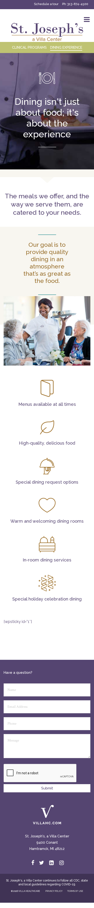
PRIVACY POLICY (53, 891)
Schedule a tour (46, 4)
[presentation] (40, 773)
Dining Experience (66, 47)
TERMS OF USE (75, 891)
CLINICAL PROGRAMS (29, 47)
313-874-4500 (77, 4)
